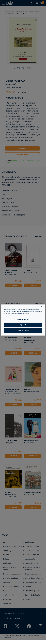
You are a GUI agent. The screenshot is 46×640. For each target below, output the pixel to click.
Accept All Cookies (23, 330)
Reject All (23, 325)
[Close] (41, 306)
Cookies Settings (22, 319)
